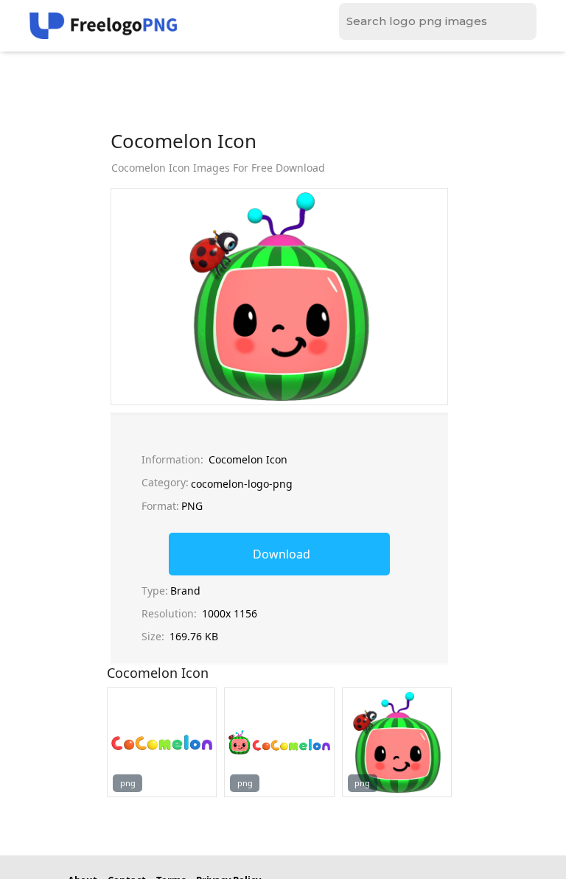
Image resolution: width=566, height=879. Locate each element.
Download (281, 554)
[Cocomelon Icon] (162, 742)
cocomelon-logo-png (242, 484)
